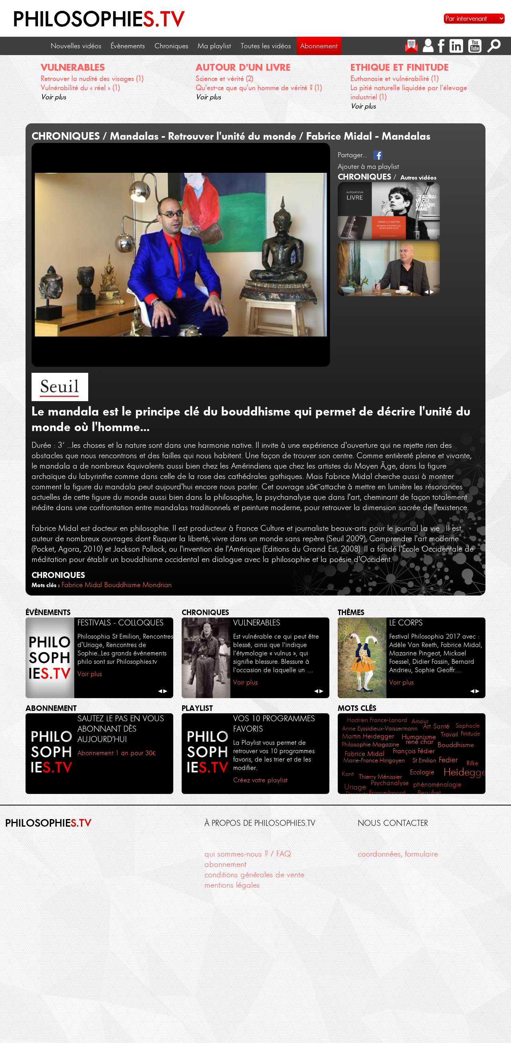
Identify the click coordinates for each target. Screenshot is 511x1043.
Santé (441, 726)
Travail (449, 734)
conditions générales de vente (254, 874)
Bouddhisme (122, 584)
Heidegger (467, 772)
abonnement (225, 864)
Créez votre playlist (260, 780)
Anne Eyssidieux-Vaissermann (380, 728)
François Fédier (414, 751)
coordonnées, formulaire (398, 854)
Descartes (358, 794)
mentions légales (232, 885)
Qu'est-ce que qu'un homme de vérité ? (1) (259, 87)
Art (427, 726)
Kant (347, 774)
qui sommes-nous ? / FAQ (247, 854)
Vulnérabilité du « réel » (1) (80, 87)
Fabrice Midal (81, 584)
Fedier (448, 760)
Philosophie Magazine (370, 744)
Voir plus (53, 97)
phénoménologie (437, 784)
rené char (419, 741)
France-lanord (387, 792)
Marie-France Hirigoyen (374, 760)
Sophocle (467, 725)
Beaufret (429, 793)
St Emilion (424, 760)
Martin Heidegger (368, 736)
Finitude (470, 733)
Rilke (472, 763)
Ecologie (422, 772)
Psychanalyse (390, 783)
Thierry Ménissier (380, 776)
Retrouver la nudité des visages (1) (92, 78)
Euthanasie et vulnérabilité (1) (394, 78)
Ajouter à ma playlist (368, 166)
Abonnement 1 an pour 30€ (116, 753)
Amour (420, 721)
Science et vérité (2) (224, 78)
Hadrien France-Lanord (377, 720)
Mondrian (157, 584)
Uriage (355, 787)
